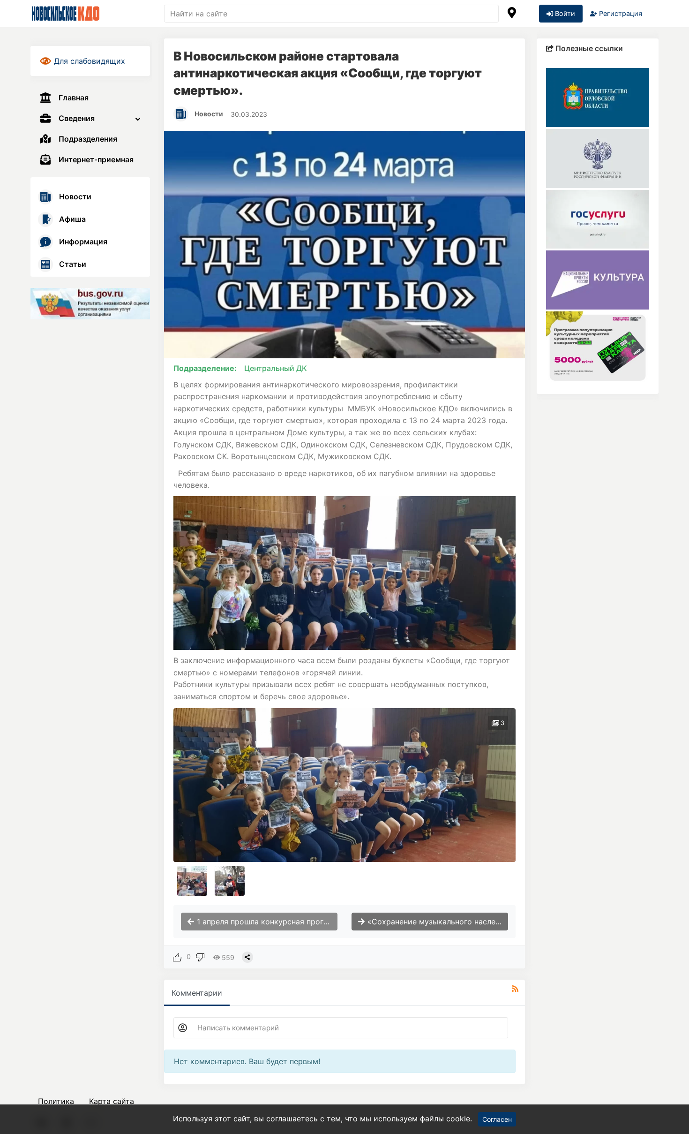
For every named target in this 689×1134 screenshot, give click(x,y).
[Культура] (597, 279)
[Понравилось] (177, 956)
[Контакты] (512, 13)
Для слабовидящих (89, 61)
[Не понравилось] (200, 956)
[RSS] (515, 989)
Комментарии (197, 993)
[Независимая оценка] (90, 303)
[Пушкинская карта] (597, 347)
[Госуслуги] (597, 218)
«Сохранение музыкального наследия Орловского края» (436, 921)
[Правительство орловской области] (597, 96)
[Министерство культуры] (597, 157)
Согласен (497, 1119)
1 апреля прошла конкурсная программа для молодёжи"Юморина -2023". (266, 921)
